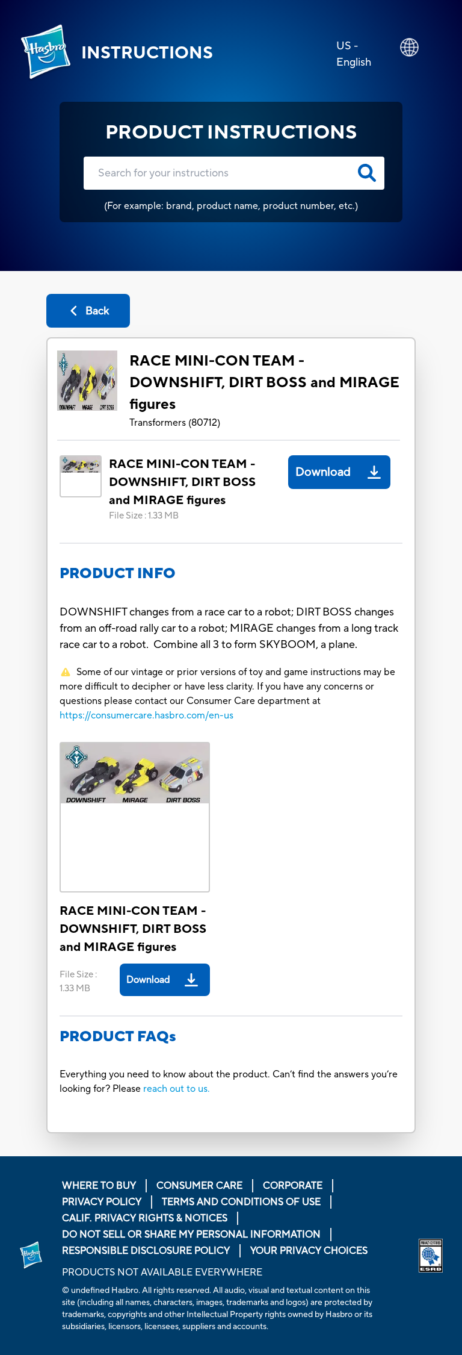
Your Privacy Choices (309, 1251)
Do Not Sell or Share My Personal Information (191, 1235)
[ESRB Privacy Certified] (431, 1255)
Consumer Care (199, 1186)
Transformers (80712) (174, 423)
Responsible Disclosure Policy (146, 1251)
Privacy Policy (101, 1202)
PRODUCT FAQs (118, 1036)
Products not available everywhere (162, 1272)
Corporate (292, 1186)
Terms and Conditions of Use (241, 1202)
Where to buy (99, 1186)
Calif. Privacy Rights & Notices (144, 1218)
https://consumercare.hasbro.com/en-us (146, 715)
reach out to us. (176, 1089)
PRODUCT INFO (118, 573)
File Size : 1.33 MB (144, 516)
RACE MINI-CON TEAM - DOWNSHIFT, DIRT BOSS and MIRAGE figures (264, 383)
